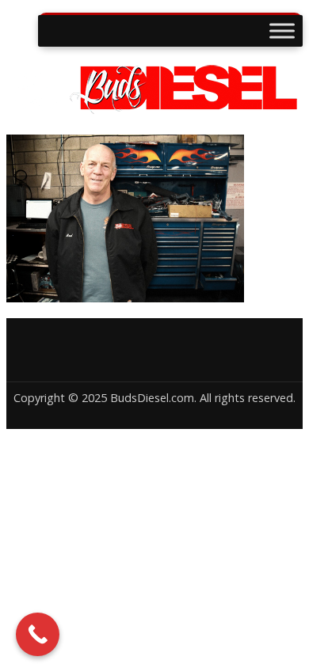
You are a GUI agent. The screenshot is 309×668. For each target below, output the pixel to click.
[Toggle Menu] (282, 30)
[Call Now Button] (37, 634)
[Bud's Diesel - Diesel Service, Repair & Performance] (154, 107)
